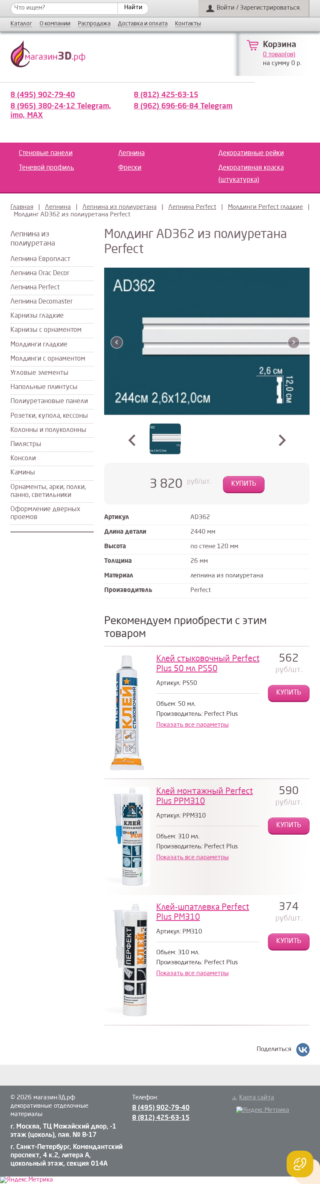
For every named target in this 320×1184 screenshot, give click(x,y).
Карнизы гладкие (37, 316)
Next (293, 342)
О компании (55, 24)
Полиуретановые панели (49, 401)
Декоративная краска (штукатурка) (251, 174)
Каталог (21, 24)
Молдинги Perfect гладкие (265, 207)
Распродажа (94, 24)
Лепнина (131, 153)
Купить (243, 484)
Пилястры (25, 444)
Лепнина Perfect (192, 207)
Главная (21, 207)
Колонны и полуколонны (48, 430)
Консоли (23, 458)
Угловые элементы (39, 373)
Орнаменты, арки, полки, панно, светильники (48, 491)
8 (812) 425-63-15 (166, 95)
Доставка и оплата (143, 24)
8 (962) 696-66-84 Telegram (183, 106)
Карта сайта (256, 1098)
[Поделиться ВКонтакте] (303, 1049)
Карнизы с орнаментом (46, 330)
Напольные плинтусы (44, 387)
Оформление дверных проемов (45, 513)
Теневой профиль (46, 168)
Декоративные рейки (251, 153)
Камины (22, 472)
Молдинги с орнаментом (47, 359)
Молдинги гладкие (39, 344)
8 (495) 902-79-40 (42, 95)
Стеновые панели (45, 153)
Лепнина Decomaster (41, 302)
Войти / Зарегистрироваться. (259, 8)
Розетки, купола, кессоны (49, 416)
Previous (116, 342)
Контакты (188, 24)
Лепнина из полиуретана (119, 207)
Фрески (129, 168)
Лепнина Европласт (40, 259)
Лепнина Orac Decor (39, 273)
